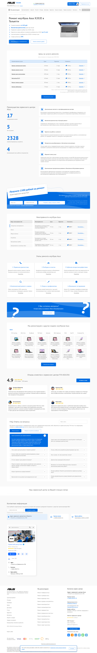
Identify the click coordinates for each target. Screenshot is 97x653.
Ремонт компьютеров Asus (44, 607)
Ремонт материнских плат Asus (45, 613)
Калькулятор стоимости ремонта (15, 622)
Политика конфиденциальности (48, 644)
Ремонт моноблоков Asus (43, 616)
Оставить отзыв (83, 380)
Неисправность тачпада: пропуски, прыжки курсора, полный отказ (41, 239)
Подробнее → (81, 226)
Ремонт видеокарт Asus (43, 598)
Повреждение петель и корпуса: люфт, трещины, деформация (42, 245)
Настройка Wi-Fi (16, 78)
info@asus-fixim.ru (72, 603)
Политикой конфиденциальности (36, 512)
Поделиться (68, 635)
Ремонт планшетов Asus (43, 619)
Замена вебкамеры (16, 86)
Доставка (46, 10)
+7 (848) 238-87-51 (39, 3)
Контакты (75, 10)
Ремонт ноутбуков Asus (43, 595)
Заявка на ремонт (67, 10)
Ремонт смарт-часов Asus (43, 625)
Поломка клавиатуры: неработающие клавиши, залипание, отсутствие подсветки (42, 233)
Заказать (81, 65)
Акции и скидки (58, 10)
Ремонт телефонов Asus (43, 592)
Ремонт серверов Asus (43, 610)
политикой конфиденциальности (27, 205)
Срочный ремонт (25, 10)
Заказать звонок (48, 313)
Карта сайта (10, 631)
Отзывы (41, 10)
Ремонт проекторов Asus (43, 622)
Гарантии (52, 10)
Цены (32, 10)
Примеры (9, 602)
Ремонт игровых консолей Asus (45, 601)
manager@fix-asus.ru (72, 607)
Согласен (72, 648)
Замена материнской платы (19, 65)
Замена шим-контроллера (18, 74)
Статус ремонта (86, 9)
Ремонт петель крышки (17, 82)
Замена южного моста (17, 70)
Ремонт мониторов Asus (43, 604)
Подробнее (20, 274)
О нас (36, 10)
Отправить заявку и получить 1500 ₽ (51, 202)
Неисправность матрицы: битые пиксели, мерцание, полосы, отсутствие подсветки (42, 227)
